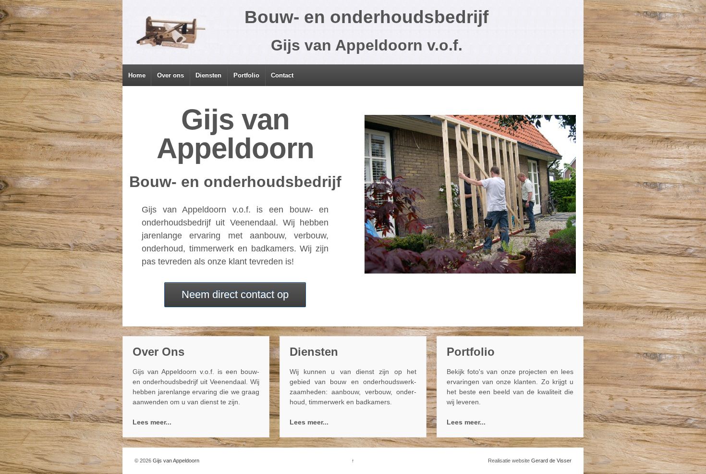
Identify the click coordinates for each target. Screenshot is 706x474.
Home (137, 75)
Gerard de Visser (551, 460)
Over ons (170, 75)
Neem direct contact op (235, 294)
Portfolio (246, 75)
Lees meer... (152, 422)
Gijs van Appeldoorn (175, 460)
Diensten (208, 75)
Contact (282, 75)
